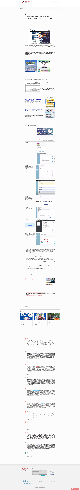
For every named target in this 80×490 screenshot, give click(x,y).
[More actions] (54, 14)
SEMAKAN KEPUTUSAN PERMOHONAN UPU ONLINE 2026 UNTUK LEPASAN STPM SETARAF (25, 322)
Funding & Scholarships (52, 481)
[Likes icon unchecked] (27, 348)
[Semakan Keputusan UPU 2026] (26, 316)
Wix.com (40, 488)
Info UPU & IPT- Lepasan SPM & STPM (57, 474)
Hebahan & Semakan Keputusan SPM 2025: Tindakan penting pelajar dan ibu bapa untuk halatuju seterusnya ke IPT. (53, 322)
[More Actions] (54, 338)
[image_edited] (50, 472)
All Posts (21, 8)
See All (59, 311)
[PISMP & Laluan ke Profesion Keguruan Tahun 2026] (40, 316)
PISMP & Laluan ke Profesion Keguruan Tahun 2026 (39, 322)
